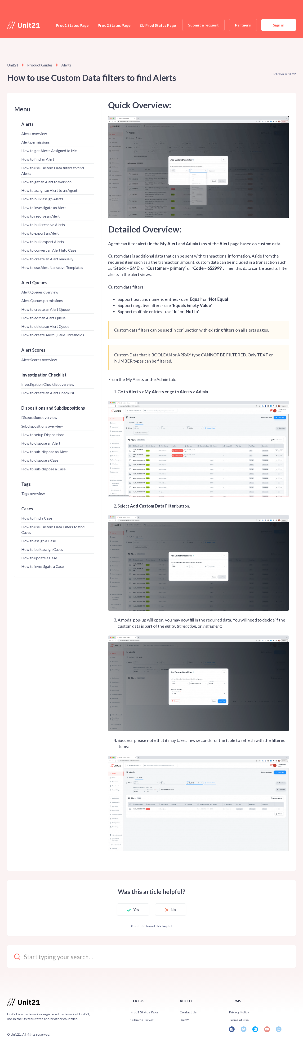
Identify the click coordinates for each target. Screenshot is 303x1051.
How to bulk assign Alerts (42, 199)
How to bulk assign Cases (42, 549)
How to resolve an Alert (40, 216)
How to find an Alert (37, 159)
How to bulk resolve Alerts (43, 224)
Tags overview (33, 493)
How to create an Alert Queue (45, 309)
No (173, 909)
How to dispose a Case (39, 460)
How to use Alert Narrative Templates (52, 267)
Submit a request (203, 25)
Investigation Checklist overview (47, 384)
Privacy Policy (239, 1012)
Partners (243, 25)
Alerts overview (34, 133)
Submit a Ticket (142, 1020)
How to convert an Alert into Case (48, 250)
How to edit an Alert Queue (43, 317)
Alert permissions (35, 142)
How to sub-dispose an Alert (44, 451)
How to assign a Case (38, 541)
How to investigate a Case (42, 566)
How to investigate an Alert (43, 207)
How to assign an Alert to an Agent (49, 190)
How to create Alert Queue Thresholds (52, 335)
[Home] (23, 25)
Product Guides (40, 65)
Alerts (66, 65)
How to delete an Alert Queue (45, 326)
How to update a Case (39, 558)
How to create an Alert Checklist (47, 392)
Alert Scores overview (39, 359)
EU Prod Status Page (158, 25)
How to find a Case (36, 518)
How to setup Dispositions (42, 434)
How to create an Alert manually (47, 259)
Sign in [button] (278, 25)
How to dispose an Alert (40, 443)
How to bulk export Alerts (42, 241)
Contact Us (188, 1012)
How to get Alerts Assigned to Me (49, 150)
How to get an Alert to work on (46, 182)
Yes (136, 909)
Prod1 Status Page (72, 25)
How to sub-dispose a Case (43, 469)
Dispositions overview (39, 417)
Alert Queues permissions (42, 300)
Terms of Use (239, 1020)
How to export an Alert (40, 233)
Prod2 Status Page (114, 25)
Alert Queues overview (39, 292)
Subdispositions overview (42, 426)
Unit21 (12, 65)
